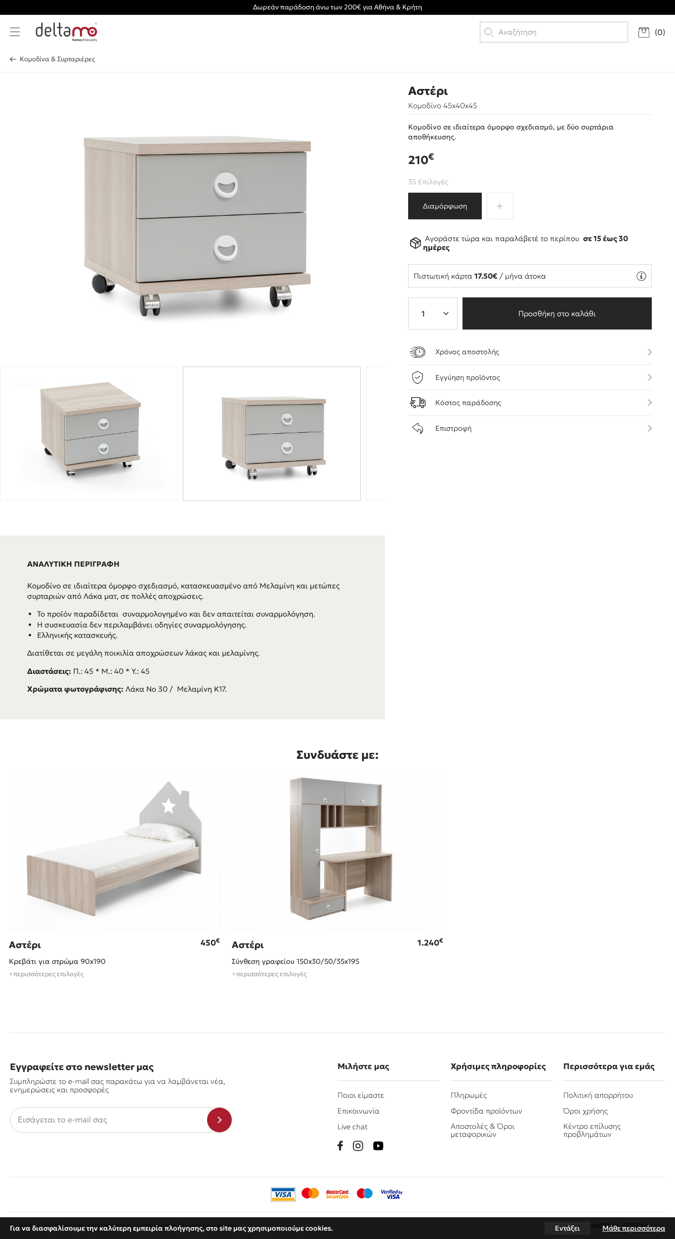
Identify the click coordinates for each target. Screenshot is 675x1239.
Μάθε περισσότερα (633, 1228)
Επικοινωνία (359, 1111)
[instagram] (358, 1146)
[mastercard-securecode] (337, 1194)
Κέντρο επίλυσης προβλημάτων (592, 1129)
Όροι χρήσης (585, 1111)
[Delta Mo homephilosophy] (66, 32)
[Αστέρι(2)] (192, 217)
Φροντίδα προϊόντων (486, 1111)
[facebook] (340, 1146)
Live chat (353, 1126)
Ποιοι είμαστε (361, 1095)
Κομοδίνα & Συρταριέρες (57, 59)
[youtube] (378, 1146)
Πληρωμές (469, 1095)
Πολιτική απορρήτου (598, 1095)
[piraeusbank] (392, 1194)
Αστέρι (428, 91)
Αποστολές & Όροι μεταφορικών (482, 1129)
